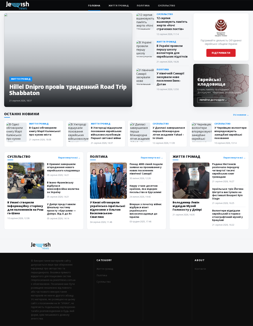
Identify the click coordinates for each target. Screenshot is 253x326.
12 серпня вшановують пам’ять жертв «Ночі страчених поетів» (172, 23)
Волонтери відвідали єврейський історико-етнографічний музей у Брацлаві (227, 215)
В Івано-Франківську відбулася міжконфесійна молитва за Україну (63, 187)
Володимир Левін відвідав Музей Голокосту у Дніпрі (187, 205)
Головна (94, 5)
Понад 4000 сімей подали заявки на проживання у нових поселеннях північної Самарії (146, 168)
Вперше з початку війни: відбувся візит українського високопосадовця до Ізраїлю (146, 211)
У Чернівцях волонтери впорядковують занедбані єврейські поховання (230, 133)
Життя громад (119, 5)
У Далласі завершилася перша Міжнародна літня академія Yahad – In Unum (169, 133)
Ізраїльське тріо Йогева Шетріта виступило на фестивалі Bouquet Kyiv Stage (227, 193)
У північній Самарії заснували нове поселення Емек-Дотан (170, 78)
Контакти (200, 268)
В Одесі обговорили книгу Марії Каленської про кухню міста (44, 131)
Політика (143, 5)
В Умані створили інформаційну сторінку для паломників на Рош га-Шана (25, 207)
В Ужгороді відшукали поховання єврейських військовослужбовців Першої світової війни (106, 133)
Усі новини (241, 114)
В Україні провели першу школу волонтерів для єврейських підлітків (172, 51)
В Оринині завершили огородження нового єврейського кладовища (63, 167)
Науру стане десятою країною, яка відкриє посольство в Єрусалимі (145, 189)
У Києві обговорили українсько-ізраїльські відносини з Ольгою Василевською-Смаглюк (107, 209)
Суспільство (166, 5)
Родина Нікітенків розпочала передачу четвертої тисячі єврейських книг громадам (225, 170)
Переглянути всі (69, 157)
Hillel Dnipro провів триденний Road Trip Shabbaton (67, 90)
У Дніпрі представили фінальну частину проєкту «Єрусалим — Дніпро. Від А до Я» (61, 209)
